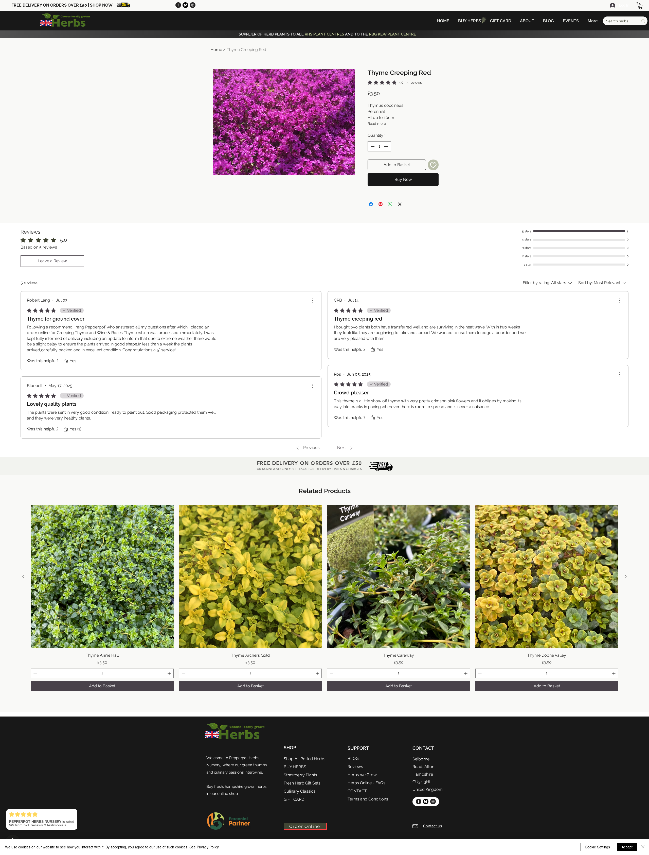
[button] (640, 5)
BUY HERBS (295, 766)
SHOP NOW (101, 5)
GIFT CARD (294, 799)
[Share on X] (400, 204)
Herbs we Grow (362, 774)
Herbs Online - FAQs (366, 782)
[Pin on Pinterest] (380, 204)
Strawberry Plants (300, 775)
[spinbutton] (379, 146)
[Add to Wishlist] (433, 165)
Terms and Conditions (368, 799)
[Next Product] (626, 576)
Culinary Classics (299, 791)
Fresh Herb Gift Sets (302, 783)
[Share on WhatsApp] (390, 204)
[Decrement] (371, 146)
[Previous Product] (23, 576)
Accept (627, 846)
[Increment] (386, 146)
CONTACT (357, 791)
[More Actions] (312, 301)
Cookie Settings (597, 846)
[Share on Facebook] (371, 204)
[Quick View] (102, 576)
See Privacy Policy (204, 846)
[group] (324, 597)
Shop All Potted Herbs (304, 758)
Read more (377, 123)
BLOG (353, 758)
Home (216, 49)
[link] (395, 82)
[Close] (643, 847)
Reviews (355, 766)
